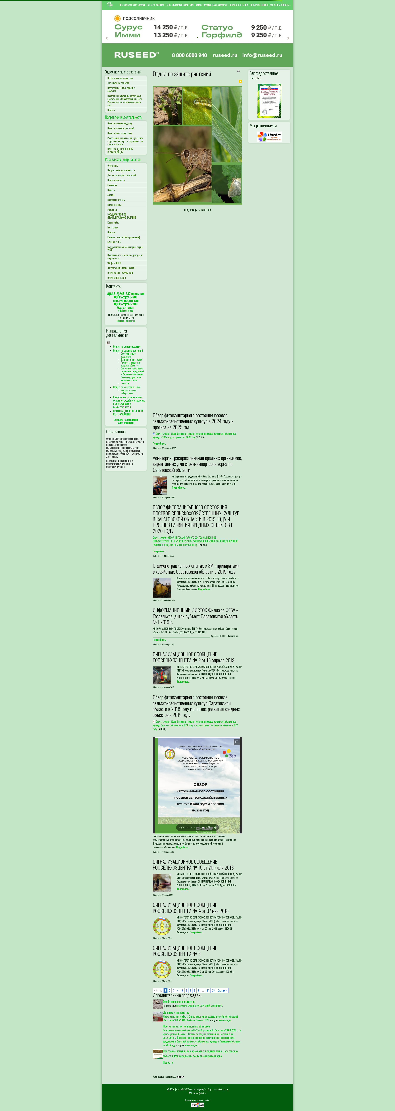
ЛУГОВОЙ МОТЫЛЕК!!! (211, 1006)
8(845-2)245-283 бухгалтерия (125, 305)
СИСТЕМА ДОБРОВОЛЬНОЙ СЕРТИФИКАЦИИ (120, 150)
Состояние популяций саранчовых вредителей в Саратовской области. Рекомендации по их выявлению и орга (124, 100)
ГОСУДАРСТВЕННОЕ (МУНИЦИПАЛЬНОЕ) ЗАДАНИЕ (270, 5)
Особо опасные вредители (120, 78)
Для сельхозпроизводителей (180, 5)
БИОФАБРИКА (114, 242)
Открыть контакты (126, 321)
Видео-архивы (114, 205)
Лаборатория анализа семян (121, 268)
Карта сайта (113, 222)
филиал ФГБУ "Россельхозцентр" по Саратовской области (201, 1089)
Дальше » (222, 990)
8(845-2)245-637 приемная (125, 293)
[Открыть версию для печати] (239, 71)
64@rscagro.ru (125, 310)
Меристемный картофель (175, 1016)
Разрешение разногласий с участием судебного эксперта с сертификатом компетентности (125, 141)
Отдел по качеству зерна (119, 133)
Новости (111, 110)
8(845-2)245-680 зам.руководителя (126, 299)
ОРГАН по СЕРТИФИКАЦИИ (120, 273)
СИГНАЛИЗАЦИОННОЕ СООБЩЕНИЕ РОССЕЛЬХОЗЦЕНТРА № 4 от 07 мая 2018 (191, 907)
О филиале (112, 165)
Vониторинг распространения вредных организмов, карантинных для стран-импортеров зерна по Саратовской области (197, 463)
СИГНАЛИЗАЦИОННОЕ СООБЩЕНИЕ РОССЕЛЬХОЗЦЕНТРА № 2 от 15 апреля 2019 (194, 656)
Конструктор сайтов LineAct (197, 1100)
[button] (106, 38)
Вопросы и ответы (116, 200)
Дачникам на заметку (118, 83)
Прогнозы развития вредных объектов (121, 89)
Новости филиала (155, 5)
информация (225, 1020)
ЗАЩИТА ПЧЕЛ (114, 263)
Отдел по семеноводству (119, 123)
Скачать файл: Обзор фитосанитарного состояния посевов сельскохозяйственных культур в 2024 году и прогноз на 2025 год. (194, 435)
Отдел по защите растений (123, 72)
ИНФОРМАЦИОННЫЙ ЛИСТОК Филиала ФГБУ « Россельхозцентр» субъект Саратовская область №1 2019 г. (195, 616)
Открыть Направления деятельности (126, 421)
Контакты (112, 185)
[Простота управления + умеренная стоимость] (197, 1104)
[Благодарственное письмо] (269, 100)
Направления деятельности (123, 117)
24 (208, 990)
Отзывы (111, 190)
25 (213, 990)
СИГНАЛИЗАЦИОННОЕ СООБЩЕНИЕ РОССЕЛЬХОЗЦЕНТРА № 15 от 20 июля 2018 (193, 864)
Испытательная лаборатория (128, 391)
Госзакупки (112, 227)
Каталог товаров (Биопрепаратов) (212, 5)
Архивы (110, 195)
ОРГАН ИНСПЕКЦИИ (238, 5)
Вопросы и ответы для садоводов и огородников (124, 256)
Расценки (112, 209)
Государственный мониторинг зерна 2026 (125, 248)
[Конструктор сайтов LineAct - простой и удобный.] (269, 136)
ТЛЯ (207, 1020)
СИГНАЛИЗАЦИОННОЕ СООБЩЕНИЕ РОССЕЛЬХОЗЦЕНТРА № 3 (185, 950)
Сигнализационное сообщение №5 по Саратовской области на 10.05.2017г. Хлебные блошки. (200, 1018)
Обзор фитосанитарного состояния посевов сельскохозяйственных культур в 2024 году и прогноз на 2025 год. (193, 421)
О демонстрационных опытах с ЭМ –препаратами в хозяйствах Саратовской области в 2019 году (196, 568)
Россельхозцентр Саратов (132, 5)
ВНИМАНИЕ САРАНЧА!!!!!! (188, 1006)
